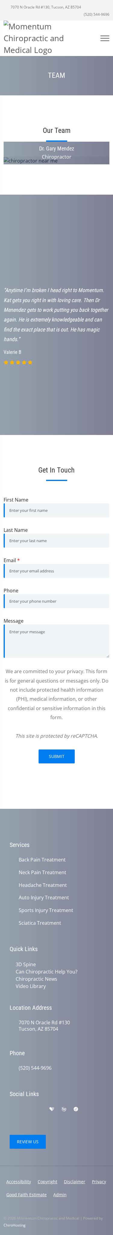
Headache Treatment (43, 885)
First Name (16, 499)
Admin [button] (60, 1194)
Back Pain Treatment (42, 860)
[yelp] (39, 1109)
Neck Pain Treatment (42, 872)
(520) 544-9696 (96, 14)
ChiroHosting (15, 1225)
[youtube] (26, 1116)
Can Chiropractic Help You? (46, 971)
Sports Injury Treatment (46, 910)
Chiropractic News (36, 979)
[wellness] (63, 1109)
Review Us (28, 1141)
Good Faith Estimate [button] (26, 1194)
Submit (56, 756)
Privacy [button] (99, 1181)
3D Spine (26, 964)
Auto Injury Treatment (44, 897)
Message (14, 621)
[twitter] (13, 1116)
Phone (11, 590)
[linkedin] (89, 1109)
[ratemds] (76, 1109)
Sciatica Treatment (40, 923)
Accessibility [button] (18, 1181)
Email (12, 560)
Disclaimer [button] (74, 1181)
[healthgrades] (51, 1109)
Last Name (16, 530)
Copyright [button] (47, 1181)
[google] (13, 1109)
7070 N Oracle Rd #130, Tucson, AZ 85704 (45, 7)
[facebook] (26, 1109)
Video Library (31, 986)
